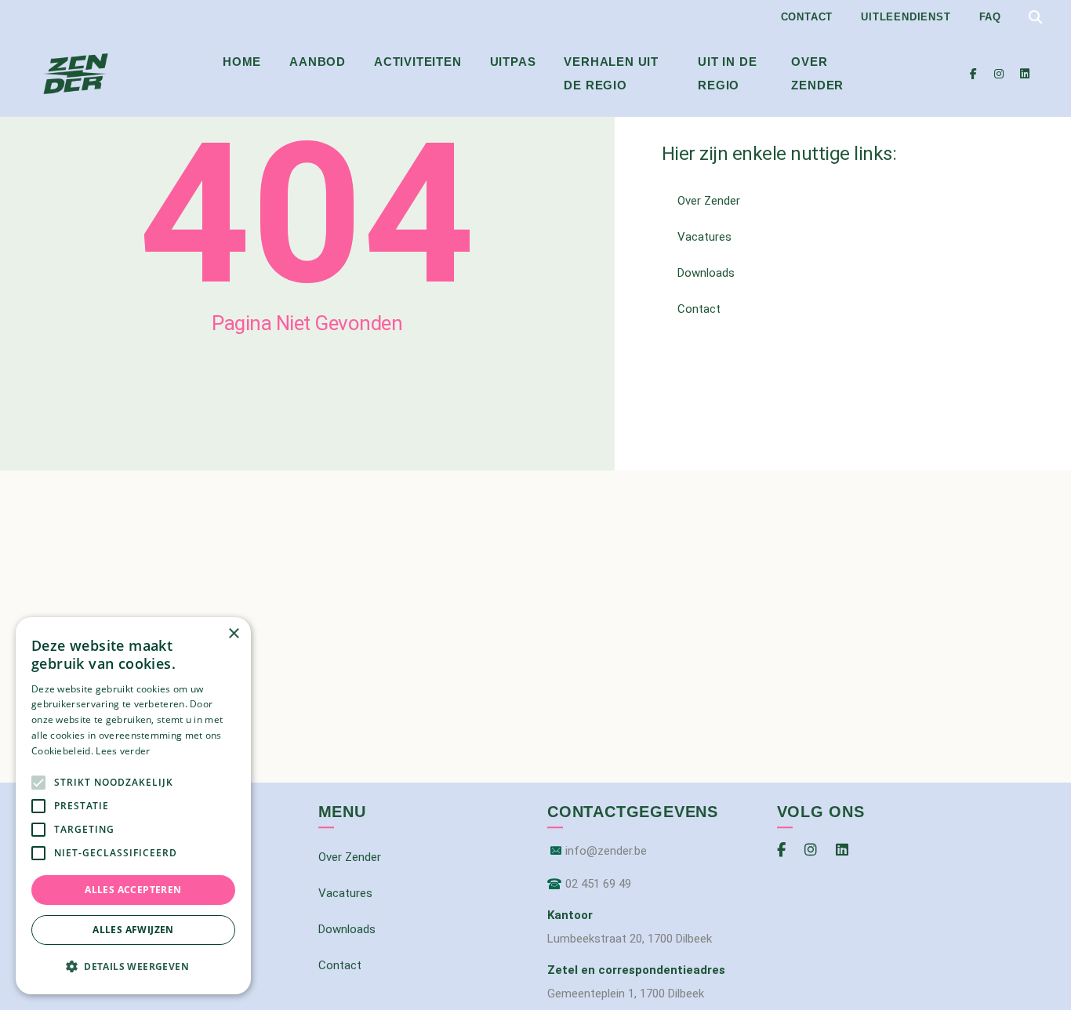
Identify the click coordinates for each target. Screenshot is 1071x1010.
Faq (990, 17)
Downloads (706, 273)
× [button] (233, 634)
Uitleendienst (905, 17)
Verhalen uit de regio (611, 73)
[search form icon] (1035, 18)
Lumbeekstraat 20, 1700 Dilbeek (629, 939)
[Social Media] (973, 73)
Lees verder (123, 751)
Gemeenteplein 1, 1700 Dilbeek (625, 993)
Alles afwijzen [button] (133, 929)
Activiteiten (418, 61)
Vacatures (704, 237)
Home (242, 61)
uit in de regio (727, 73)
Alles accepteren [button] (133, 889)
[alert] (133, 805)
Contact (807, 17)
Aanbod (317, 61)
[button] (133, 967)
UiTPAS (513, 61)
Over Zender (817, 73)
